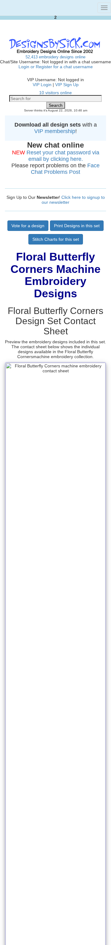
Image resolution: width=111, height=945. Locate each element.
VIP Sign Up (67, 84)
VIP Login (42, 84)
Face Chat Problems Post (65, 168)
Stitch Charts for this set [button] (55, 239)
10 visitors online (55, 92)
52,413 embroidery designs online (55, 57)
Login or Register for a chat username (55, 66)
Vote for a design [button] (27, 225)
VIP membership (54, 131)
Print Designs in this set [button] (77, 225)
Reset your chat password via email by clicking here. (63, 155)
